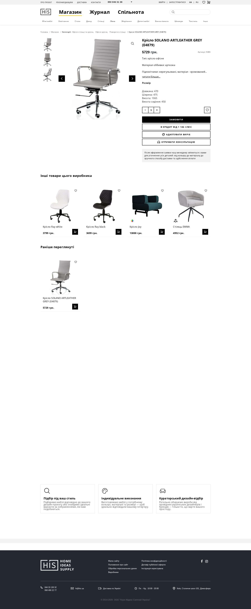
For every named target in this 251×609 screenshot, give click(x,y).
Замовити (176, 119)
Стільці (101, 21)
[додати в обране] (207, 110)
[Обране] (204, 2)
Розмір (146, 83)
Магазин (70, 12)
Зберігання (126, 21)
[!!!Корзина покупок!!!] (208, 3)
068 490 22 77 (51, 590)
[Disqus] (125, 351)
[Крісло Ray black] (103, 205)
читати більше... (151, 77)
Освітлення (63, 21)
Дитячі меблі (143, 21)
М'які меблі (47, 21)
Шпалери (179, 21)
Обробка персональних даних (122, 568)
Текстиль (193, 21)
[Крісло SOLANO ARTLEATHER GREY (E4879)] (60, 277)
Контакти (96, 2)
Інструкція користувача (152, 568)
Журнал (100, 12)
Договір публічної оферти (153, 564)
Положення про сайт (118, 564)
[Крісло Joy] (147, 205)
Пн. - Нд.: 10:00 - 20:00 (149, 588)
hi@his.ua (79, 588)
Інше (205, 21)
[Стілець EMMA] (190, 205)
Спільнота (131, 12)
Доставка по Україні (111, 588)
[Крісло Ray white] (60, 205)
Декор (89, 21)
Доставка (82, 2)
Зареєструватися (177, 2)
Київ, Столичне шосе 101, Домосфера (193, 588)
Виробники (113, 572)
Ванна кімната (161, 21)
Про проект (46, 2)
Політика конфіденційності (154, 561)
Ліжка (112, 21)
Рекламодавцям (64, 2)
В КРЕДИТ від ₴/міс (176, 127)
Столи (77, 21)
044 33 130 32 (51, 587)
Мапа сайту (113, 561)
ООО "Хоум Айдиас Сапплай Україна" (132, 600)
